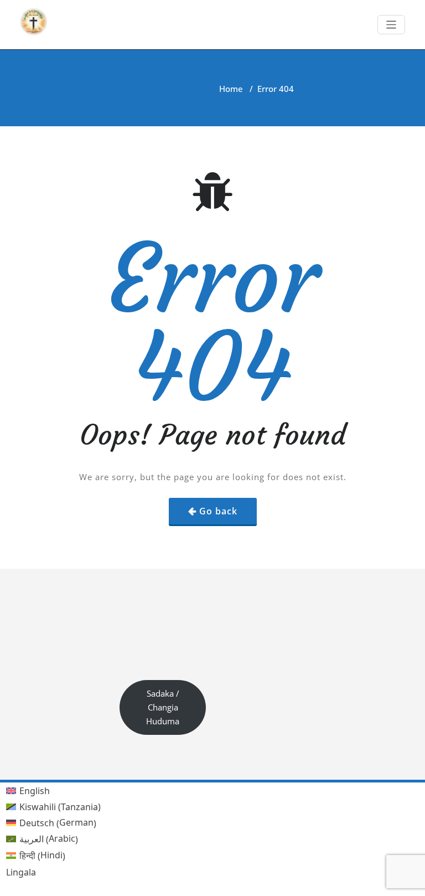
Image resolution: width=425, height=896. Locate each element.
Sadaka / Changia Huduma (162, 707)
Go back (218, 511)
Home (231, 88)
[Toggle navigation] (391, 24)
